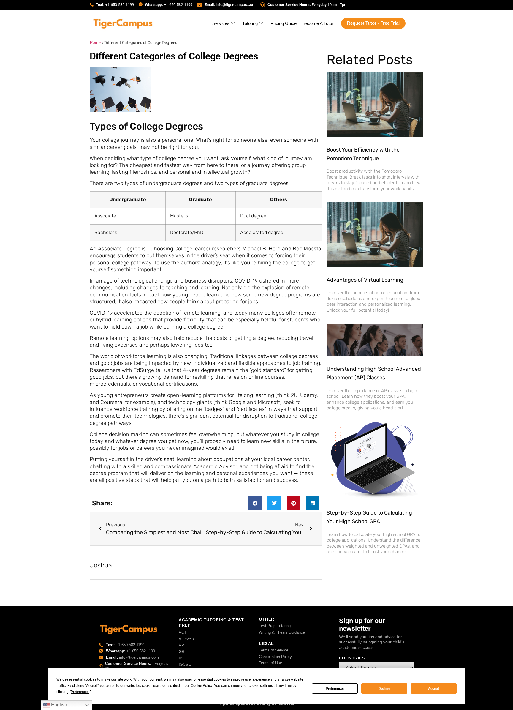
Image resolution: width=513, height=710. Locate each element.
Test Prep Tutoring (275, 626)
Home (95, 42)
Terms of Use (270, 663)
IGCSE (185, 664)
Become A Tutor (318, 23)
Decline (384, 689)
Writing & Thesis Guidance (282, 632)
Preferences (335, 689)
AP (181, 645)
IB (181, 658)
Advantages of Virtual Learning (365, 280)
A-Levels (186, 639)
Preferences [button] (80, 692)
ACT (182, 632)
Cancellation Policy (275, 656)
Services (220, 23)
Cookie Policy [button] (201, 686)
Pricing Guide (283, 23)
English (58, 704)
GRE (183, 651)
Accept (433, 689)
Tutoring (250, 23)
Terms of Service (273, 650)
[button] (255, 503)
